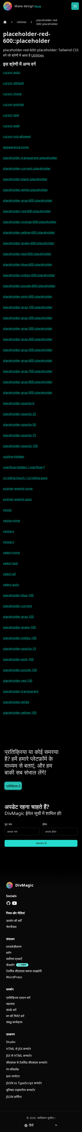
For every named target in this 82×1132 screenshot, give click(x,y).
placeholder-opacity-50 (19, 424)
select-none (11, 552)
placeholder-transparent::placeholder (30, 158)
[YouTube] (14, 903)
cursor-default (13, 83)
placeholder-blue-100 (18, 595)
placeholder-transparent (21, 691)
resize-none (11, 520)
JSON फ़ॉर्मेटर (14, 1097)
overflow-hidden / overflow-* (24, 467)
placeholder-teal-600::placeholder (27, 254)
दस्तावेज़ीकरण (14, 947)
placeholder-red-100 (17, 681)
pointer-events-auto (17, 499)
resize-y (8, 531)
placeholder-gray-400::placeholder (27, 339)
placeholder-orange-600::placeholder (29, 222)
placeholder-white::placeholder (25, 190)
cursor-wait (11, 126)
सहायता (10, 1004)
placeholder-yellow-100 (19, 713)
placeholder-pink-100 (18, 659)
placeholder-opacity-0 (18, 403)
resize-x (8, 542)
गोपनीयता (11, 927)
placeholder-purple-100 (20, 670)
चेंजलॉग (10, 965)
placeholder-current (17, 606)
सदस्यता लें (41, 843)
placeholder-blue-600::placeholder (27, 264)
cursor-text (11, 115)
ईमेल (45, 824)
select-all (9, 574)
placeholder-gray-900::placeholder (27, 392)
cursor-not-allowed (17, 136)
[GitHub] (8, 903)
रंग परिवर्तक (12, 1069)
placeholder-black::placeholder (25, 179)
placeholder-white (16, 702)
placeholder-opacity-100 (20, 446)
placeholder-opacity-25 (19, 414)
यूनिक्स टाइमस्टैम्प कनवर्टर (20, 1090)
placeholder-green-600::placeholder (29, 243)
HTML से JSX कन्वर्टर (18, 1049)
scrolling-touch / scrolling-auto (25, 478)
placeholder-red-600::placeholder (47, 22)
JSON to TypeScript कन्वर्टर (24, 1083)
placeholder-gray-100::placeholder (27, 307)
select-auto (11, 584)
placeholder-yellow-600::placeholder (29, 232)
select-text (10, 563)
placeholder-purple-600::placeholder (29, 286)
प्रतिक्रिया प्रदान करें (18, 998)
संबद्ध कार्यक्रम (14, 1022)
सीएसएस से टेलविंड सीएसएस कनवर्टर (26, 1062)
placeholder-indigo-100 (19, 638)
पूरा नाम (8, 824)
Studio (10, 1042)
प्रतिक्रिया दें (13, 786)
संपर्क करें (11, 1010)
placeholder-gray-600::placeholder (27, 200)
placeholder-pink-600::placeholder (27, 296)
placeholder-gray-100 (18, 616)
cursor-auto (11, 72)
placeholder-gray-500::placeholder (27, 350)
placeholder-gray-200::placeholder (27, 318)
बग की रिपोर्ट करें (15, 1016)
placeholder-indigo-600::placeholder (29, 275)
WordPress (14, 977)
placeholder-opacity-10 (19, 649)
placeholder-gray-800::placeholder (27, 382)
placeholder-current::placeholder (27, 168)
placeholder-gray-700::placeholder (27, 371)
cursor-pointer (13, 104)
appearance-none (16, 147)
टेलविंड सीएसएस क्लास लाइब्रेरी (24, 971)
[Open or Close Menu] (75, 6)
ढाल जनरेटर (13, 1076)
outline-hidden (13, 456)
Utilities (22, 22)
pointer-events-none (18, 488)
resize (7, 510)
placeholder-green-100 (19, 627)
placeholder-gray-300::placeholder (27, 328)
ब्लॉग (8, 953)
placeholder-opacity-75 (19, 435)
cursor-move (12, 94)
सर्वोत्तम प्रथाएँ (14, 959)
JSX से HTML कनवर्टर (19, 1055)
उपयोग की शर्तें (14, 921)
